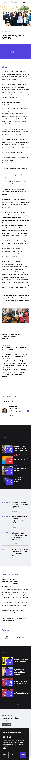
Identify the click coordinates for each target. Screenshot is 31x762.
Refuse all (5, 755)
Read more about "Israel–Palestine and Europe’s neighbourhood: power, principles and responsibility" (15, 521)
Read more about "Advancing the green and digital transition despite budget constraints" (15, 537)
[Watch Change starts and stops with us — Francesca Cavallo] (15, 661)
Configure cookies (13, 755)
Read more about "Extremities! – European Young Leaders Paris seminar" (15, 481)
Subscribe (6, 724)
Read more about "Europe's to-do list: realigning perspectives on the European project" (15, 449)
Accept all (23, 755)
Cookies (13, 760)
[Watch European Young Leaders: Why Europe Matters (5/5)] (15, 682)
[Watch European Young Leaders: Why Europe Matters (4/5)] (15, 693)
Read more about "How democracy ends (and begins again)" (15, 470)
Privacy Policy (6, 760)
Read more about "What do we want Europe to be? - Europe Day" (15, 460)
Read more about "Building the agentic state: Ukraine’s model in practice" (15, 506)
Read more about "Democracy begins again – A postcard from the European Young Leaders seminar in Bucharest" (15, 554)
